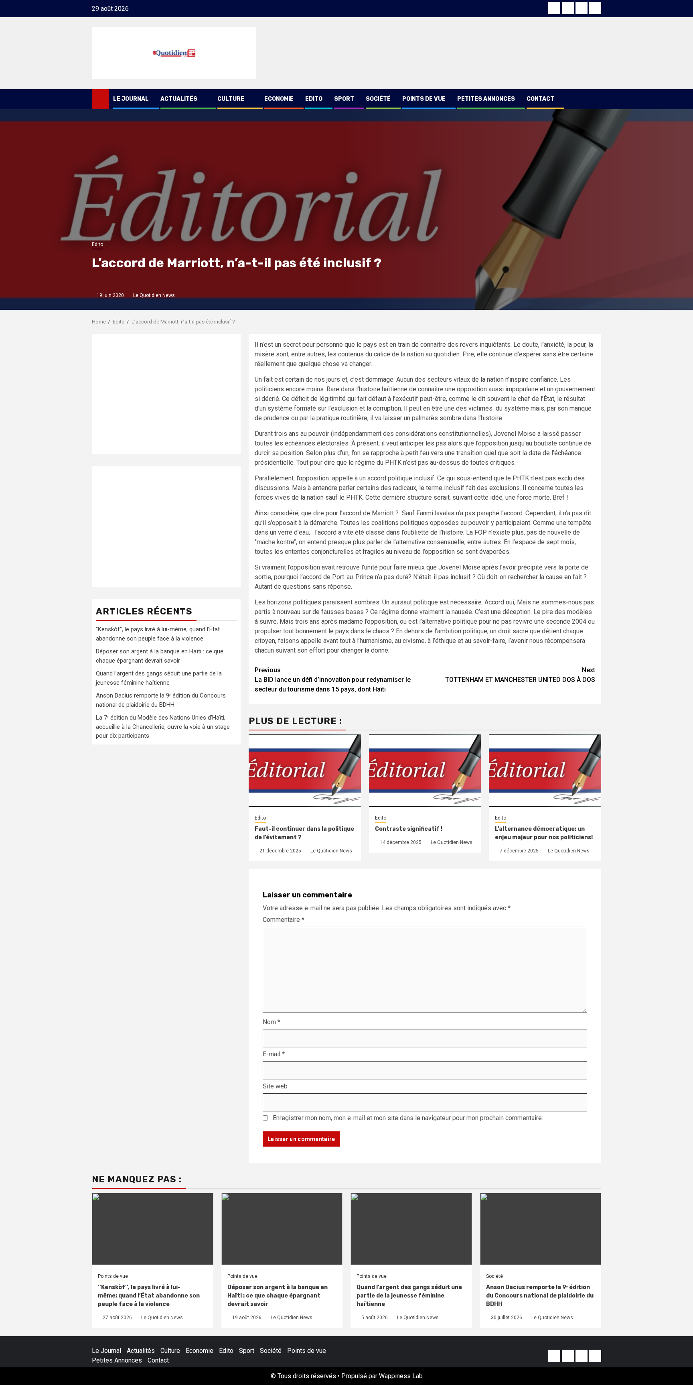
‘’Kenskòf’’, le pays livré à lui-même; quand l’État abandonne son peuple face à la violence (149, 1296)
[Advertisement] (166, 394)
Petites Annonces (486, 99)
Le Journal (131, 99)
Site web (275, 1086)
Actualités (178, 99)
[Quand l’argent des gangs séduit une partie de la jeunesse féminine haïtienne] (411, 1229)
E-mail (274, 1054)
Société (378, 99)
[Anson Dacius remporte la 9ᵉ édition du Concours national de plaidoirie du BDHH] (541, 1229)
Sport (344, 99)
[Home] (100, 98)
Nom (271, 1022)
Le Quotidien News (154, 295)
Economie (279, 99)
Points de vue (424, 99)
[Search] (595, 99)
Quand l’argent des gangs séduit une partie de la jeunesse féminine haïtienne (409, 1296)
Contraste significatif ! (408, 829)
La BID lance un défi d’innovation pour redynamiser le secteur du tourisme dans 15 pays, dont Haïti (333, 679)
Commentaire (283, 919)
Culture (230, 99)
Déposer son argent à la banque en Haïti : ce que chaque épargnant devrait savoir (277, 1296)
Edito (313, 99)
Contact (540, 99)
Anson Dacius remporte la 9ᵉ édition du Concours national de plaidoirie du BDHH (540, 1296)
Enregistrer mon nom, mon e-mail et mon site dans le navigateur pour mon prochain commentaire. (408, 1118)
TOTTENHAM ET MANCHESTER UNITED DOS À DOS (520, 674)
